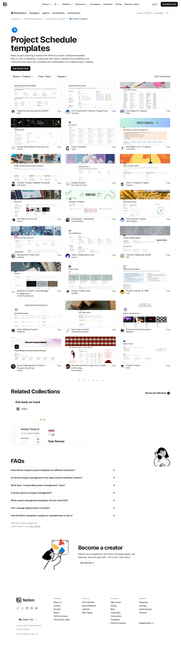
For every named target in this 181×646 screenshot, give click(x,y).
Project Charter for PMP (137, 290)
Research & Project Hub (28, 255)
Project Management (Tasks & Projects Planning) (31, 366)
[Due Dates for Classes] (145, 95)
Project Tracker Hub (80, 290)
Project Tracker (133, 365)
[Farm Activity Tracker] (145, 203)
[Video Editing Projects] (36, 314)
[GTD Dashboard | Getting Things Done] (90, 95)
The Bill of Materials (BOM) (138, 255)
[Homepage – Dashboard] (90, 203)
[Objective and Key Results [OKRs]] (36, 95)
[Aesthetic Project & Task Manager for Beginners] (36, 275)
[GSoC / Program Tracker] (145, 167)
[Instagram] (18, 608)
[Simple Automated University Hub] (36, 131)
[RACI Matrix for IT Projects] (145, 131)
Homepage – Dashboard (82, 219)
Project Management (33, 19)
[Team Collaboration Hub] (90, 239)
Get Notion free (20, 68)
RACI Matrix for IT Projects (138, 146)
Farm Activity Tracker (136, 219)
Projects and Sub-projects (138, 329)
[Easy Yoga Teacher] (90, 314)
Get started (87, 562)
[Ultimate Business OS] (36, 203)
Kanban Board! (78, 182)
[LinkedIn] (27, 608)
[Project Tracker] (145, 350)
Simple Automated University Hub (33, 146)
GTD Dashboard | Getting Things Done (89, 111)
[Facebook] (32, 608)
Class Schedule (78, 146)
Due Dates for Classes (136, 111)
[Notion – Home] (5, 4)
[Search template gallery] (167, 13)
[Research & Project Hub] (36, 239)
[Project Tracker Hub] (90, 275)
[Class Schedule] (90, 131)
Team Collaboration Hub (82, 255)
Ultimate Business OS (27, 219)
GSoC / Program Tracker (137, 182)
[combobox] (152, 13)
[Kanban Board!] (90, 167)
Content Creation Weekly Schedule (33, 182)
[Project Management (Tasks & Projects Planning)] (36, 350)
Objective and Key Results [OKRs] (32, 111)
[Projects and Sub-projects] (145, 314)
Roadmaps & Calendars (55, 19)
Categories (15, 19)
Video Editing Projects (27, 329)
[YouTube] (36, 608)
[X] (22, 608)
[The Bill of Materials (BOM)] (145, 239)
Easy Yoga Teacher (80, 329)
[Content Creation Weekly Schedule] (36, 167)
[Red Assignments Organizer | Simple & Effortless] (90, 350)
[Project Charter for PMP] (145, 275)
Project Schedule (79, 19)
